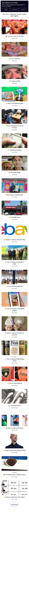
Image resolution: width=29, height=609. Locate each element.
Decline (23, 9)
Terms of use (19, 4)
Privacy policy (10, 4)
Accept (6, 9)
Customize (14, 9)
